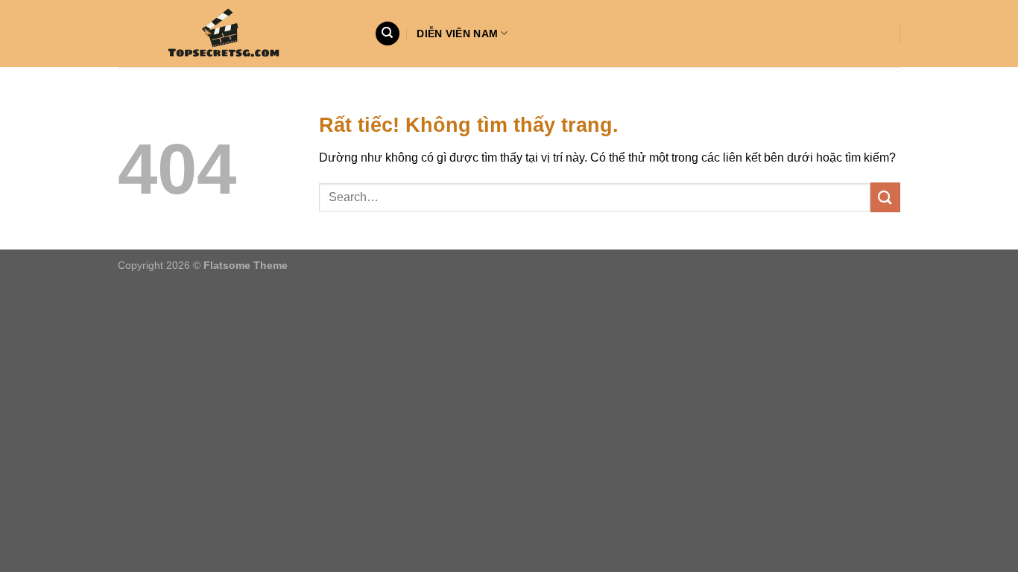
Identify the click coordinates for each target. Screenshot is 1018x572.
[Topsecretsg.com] (235, 33)
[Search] (387, 34)
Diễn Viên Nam (457, 33)
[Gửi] (885, 197)
